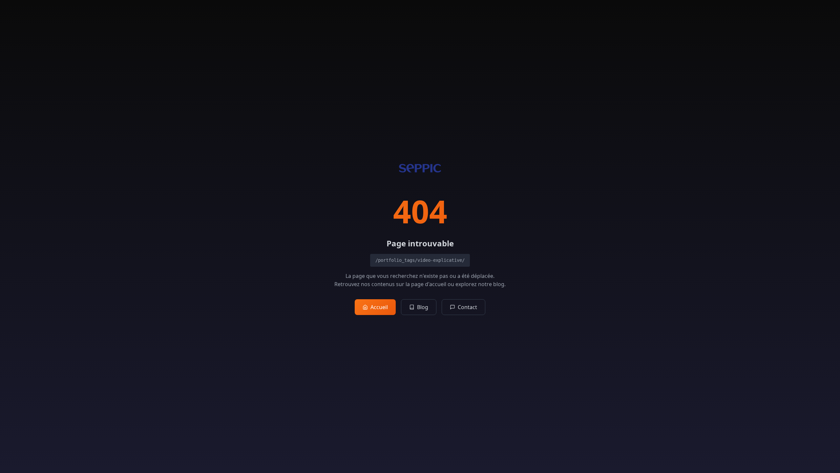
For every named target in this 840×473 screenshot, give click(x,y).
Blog (422, 307)
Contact (467, 307)
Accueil (379, 307)
